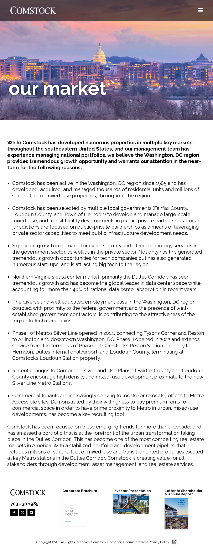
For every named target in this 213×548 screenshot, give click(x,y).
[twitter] (22, 512)
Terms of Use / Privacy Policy (147, 542)
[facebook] (14, 512)
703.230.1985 (24, 503)
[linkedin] (31, 512)
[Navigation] (200, 10)
